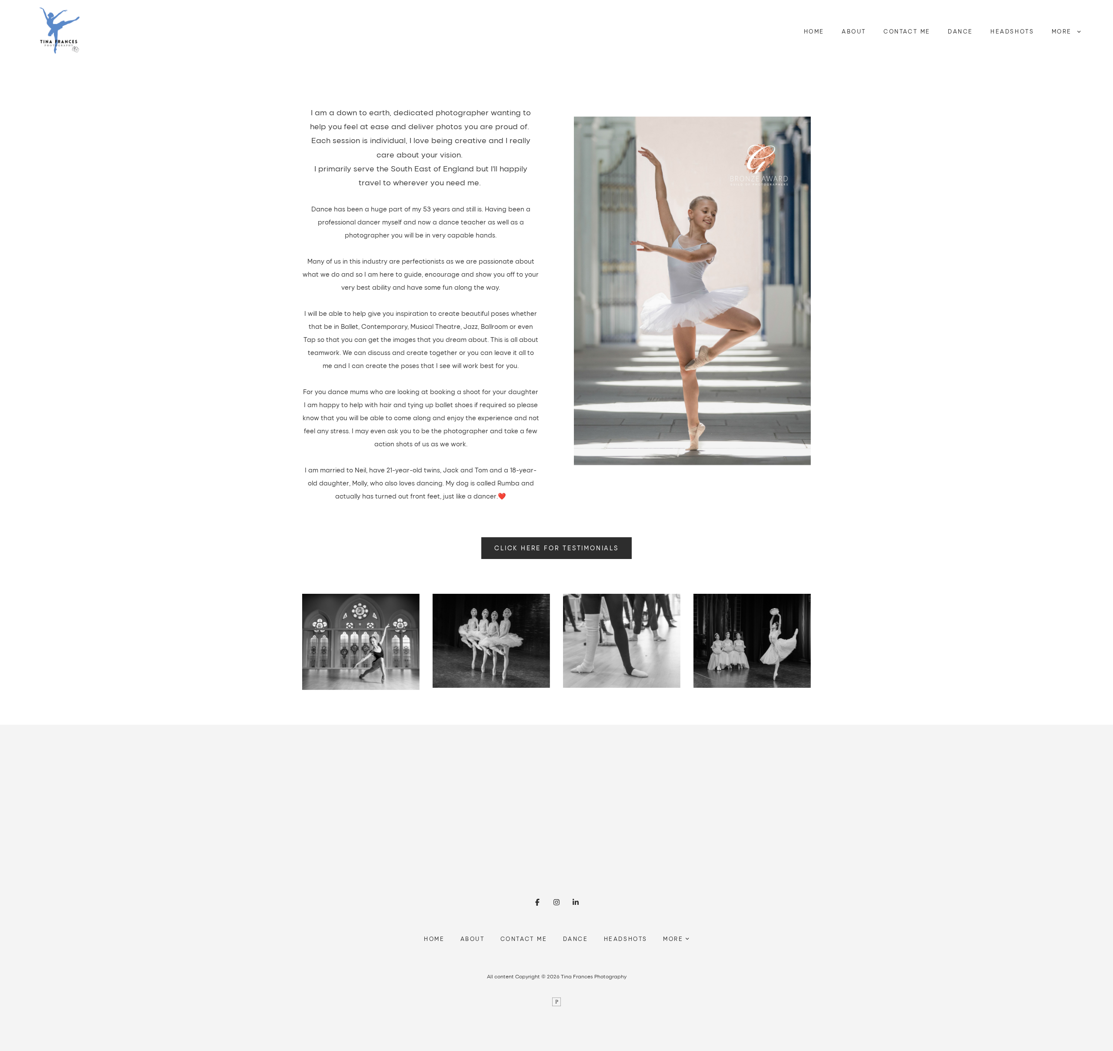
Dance (960, 31)
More (1063, 31)
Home (814, 31)
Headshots (1012, 31)
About (854, 31)
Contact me (906, 31)
